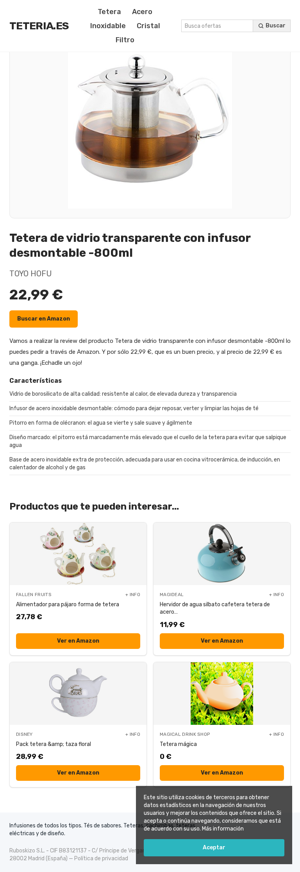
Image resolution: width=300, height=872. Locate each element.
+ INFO (132, 594)
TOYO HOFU (30, 273)
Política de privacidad (101, 858)
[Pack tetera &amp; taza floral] (78, 693)
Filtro (125, 40)
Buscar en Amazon (43, 318)
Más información (223, 828)
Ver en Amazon (78, 641)
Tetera (109, 11)
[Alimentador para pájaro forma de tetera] (78, 553)
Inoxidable (108, 26)
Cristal (148, 26)
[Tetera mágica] (222, 693)
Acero (142, 11)
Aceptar (214, 847)
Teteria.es (39, 26)
